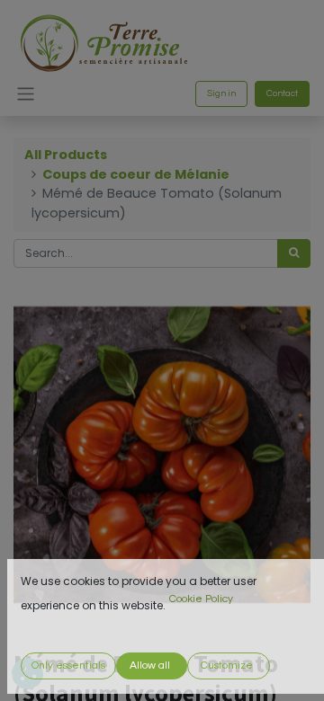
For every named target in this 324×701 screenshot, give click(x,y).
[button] (68, 665)
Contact (282, 93)
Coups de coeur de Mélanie (136, 174)
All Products (65, 155)
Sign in (221, 93)
